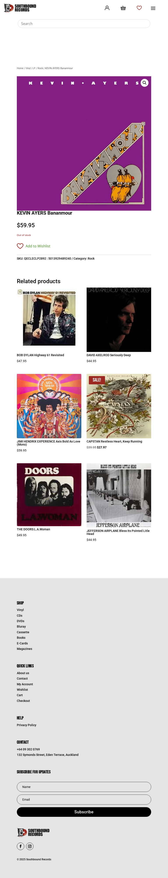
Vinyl (28, 68)
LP (34, 68)
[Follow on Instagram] (29, 846)
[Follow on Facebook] (20, 846)
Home (20, 68)
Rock (40, 68)
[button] (145, 83)
